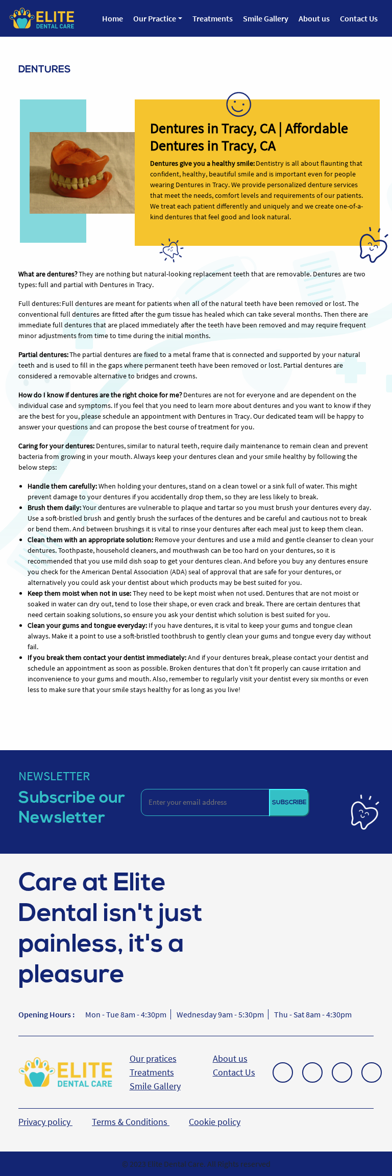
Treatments (212, 18)
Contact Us (359, 18)
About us (314, 18)
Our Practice (154, 18)
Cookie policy (214, 1122)
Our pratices (153, 1058)
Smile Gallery (265, 18)
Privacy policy (45, 1122)
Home (112, 18)
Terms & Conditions (130, 1122)
